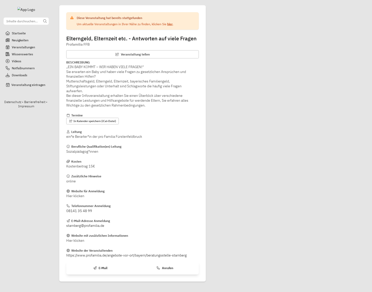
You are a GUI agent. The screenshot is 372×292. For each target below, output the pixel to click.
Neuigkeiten (20, 40)
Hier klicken (75, 196)
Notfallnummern (23, 68)
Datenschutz (12, 102)
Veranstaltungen (23, 47)
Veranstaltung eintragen (28, 85)
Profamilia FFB (78, 44)
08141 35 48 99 (79, 211)
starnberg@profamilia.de (85, 225)
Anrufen (167, 268)
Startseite (19, 33)
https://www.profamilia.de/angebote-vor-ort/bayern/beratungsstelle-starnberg (126, 255)
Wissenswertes (22, 54)
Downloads (19, 75)
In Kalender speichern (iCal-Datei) (94, 121)
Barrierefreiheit (34, 102)
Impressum (26, 106)
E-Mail (103, 268)
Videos (16, 61)
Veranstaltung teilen (135, 54)
